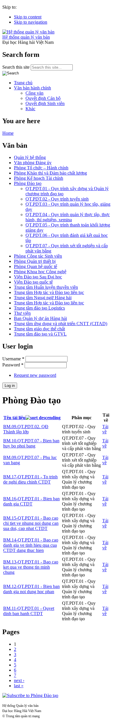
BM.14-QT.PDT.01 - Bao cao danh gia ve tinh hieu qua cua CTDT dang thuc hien (30, 545)
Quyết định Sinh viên (45, 103)
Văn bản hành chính (32, 87)
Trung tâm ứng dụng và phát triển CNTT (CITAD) (60, 323)
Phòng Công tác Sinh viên (38, 256)
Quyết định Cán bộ (43, 98)
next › (19, 680)
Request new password (35, 375)
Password (12, 364)
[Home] (28, 31)
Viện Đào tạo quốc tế (33, 282)
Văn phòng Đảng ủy (33, 162)
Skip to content (27, 16)
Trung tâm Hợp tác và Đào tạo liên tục (49, 292)
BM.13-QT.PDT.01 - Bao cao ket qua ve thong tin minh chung (30, 567)
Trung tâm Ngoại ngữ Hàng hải (43, 297)
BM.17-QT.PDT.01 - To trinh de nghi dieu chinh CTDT (30, 479)
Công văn (34, 93)
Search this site (16, 67)
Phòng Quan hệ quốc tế (35, 266)
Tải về (105, 429)
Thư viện (22, 313)
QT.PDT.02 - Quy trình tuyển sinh (57, 198)
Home (8, 133)
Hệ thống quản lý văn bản (26, 37)
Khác (30, 108)
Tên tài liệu (14, 417)
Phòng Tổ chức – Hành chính (41, 167)
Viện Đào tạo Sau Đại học (38, 276)
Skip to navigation (30, 22)
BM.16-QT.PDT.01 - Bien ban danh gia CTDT (31, 501)
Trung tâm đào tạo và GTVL (40, 333)
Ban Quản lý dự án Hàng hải (40, 318)
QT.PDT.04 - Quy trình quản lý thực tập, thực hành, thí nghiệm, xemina (67, 217)
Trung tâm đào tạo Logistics (39, 308)
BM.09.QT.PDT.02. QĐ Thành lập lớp (25, 429)
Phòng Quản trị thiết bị (35, 261)
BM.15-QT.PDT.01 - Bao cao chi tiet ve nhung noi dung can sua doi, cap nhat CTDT (31, 523)
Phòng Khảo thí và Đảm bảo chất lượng (50, 173)
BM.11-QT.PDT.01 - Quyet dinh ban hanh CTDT (28, 611)
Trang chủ (23, 82)
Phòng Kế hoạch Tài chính (38, 178)
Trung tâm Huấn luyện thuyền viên (46, 287)
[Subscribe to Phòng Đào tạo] (30, 695)
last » (18, 685)
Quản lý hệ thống (30, 157)
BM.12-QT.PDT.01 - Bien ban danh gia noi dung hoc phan (31, 589)
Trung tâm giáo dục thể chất (39, 328)
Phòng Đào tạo (27, 183)
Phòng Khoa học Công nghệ (40, 271)
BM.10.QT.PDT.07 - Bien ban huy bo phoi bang (31, 443)
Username (13, 358)
